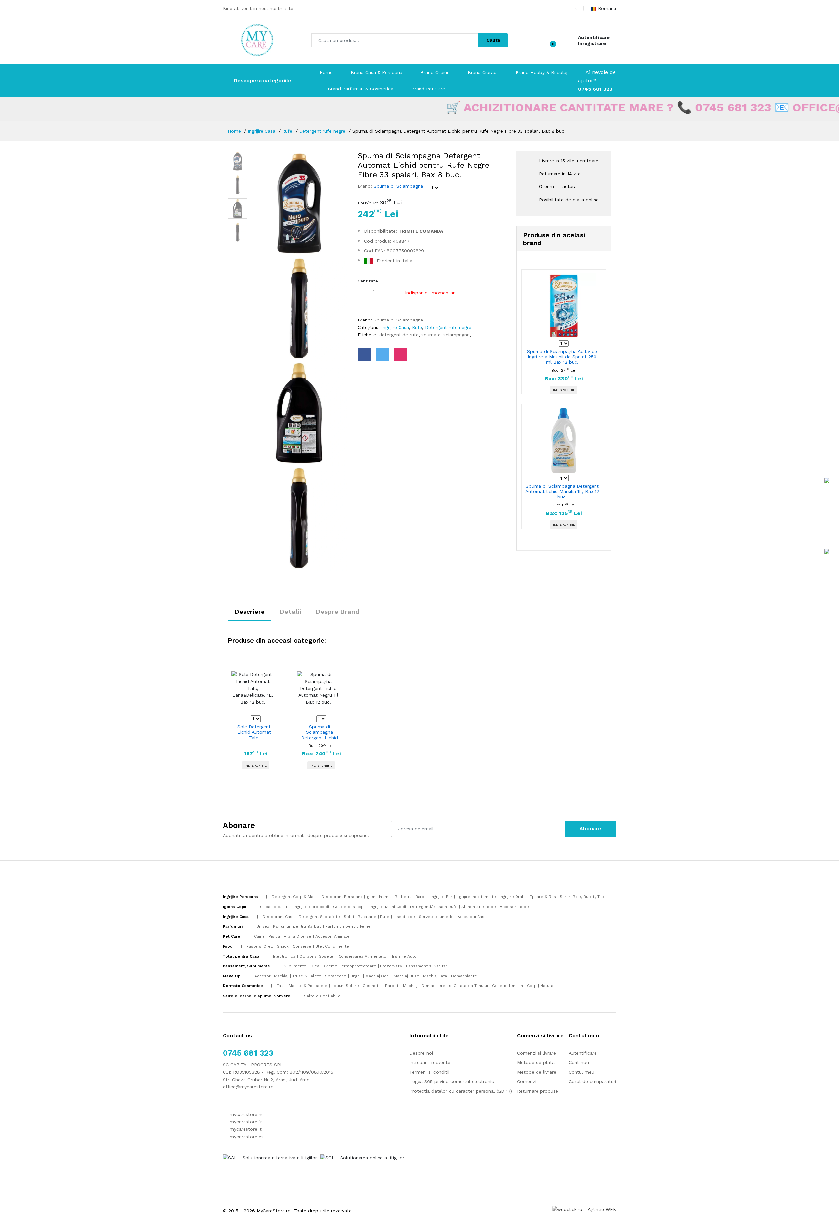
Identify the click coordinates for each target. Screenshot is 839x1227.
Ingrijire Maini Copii (388, 907)
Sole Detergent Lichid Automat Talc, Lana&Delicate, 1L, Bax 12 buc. (254, 732)
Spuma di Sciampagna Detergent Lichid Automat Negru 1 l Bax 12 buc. (320, 732)
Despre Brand (337, 611)
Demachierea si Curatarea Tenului (454, 986)
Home (326, 72)
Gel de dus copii (349, 907)
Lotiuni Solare (345, 986)
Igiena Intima (378, 896)
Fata (281, 986)
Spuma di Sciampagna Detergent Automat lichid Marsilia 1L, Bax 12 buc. (562, 491)
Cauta (493, 40)
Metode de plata (536, 1062)
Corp (532, 986)
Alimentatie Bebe (478, 907)
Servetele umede (436, 916)
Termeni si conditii (429, 1072)
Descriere (249, 611)
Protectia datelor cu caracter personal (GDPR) (460, 1091)
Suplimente (296, 966)
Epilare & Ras (543, 896)
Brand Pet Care (428, 88)
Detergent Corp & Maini (295, 896)
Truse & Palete (306, 976)
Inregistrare (592, 43)
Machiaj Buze (406, 976)
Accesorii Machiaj (271, 976)
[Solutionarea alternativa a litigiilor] (270, 1157)
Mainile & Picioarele (308, 986)
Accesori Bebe (514, 907)
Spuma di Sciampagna (397, 186)
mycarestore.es (245, 1136)
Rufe (287, 131)
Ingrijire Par (441, 896)
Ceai (316, 966)
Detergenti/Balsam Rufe (434, 907)
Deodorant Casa (279, 916)
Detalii (290, 611)
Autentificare (594, 37)
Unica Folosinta (275, 907)
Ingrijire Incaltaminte (476, 896)
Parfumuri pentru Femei (348, 926)
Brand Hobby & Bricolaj (541, 72)
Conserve (302, 946)
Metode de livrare (536, 1072)
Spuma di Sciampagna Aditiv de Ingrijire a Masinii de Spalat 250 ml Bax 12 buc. (562, 357)
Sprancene (335, 976)
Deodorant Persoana (342, 896)
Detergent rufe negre (322, 131)
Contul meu (581, 1072)
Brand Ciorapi (483, 72)
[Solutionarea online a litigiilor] (362, 1157)
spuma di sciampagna (445, 334)
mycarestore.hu (246, 1114)
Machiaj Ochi (377, 976)
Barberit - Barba (411, 896)
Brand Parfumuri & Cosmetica (360, 88)
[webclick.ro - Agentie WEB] (584, 1209)
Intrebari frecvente (429, 1062)
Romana (607, 8)
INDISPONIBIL (564, 390)
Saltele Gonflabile (322, 996)
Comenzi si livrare (536, 1053)
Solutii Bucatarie (360, 916)
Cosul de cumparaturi (592, 1081)
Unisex (262, 926)
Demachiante (464, 976)
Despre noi (421, 1053)
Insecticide (404, 916)
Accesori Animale (332, 936)
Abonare (590, 829)
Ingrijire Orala (513, 896)
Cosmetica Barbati (381, 986)
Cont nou (579, 1062)
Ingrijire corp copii (311, 907)
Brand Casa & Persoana (376, 72)
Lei (575, 8)
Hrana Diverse (297, 936)
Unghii (355, 976)
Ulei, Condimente (332, 946)
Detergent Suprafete (319, 916)
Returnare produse (537, 1091)
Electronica (284, 956)
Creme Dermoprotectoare (350, 966)
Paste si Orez (259, 946)
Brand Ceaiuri (435, 72)
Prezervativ (391, 966)
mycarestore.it (245, 1129)
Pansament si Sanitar (426, 966)
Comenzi (526, 1081)
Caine (259, 936)
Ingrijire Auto (404, 956)
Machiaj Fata (435, 976)
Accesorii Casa (472, 916)
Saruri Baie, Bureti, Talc (582, 896)
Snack (283, 946)
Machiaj (410, 986)
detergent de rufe (398, 334)
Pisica (274, 936)
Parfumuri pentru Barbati (297, 926)
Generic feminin (507, 986)
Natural (547, 986)
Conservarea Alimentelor (363, 956)
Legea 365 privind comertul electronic (451, 1081)
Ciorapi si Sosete (317, 956)
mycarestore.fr (245, 1121)
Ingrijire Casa (261, 131)
